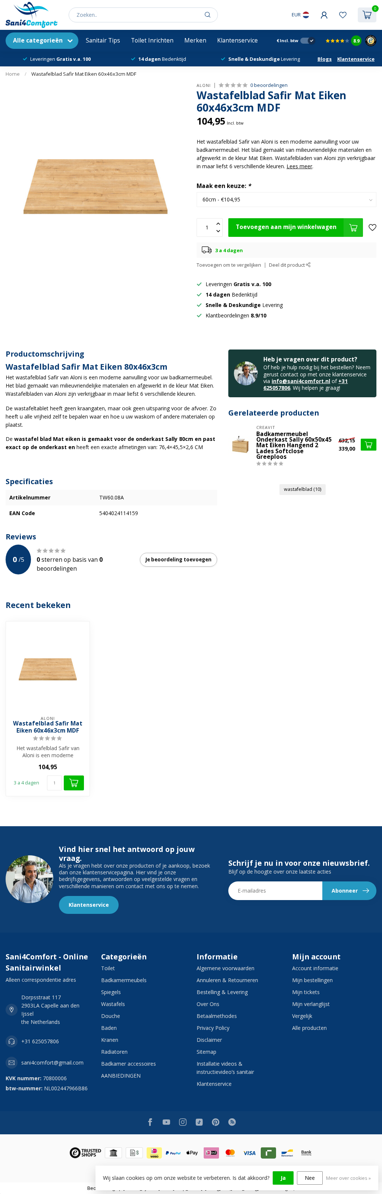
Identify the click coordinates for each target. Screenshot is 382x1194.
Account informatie (315, 968)
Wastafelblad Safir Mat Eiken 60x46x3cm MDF (83, 73)
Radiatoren (114, 1051)
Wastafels (113, 1003)
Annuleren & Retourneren (227, 980)
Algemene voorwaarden (225, 968)
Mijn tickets (306, 992)
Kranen (109, 1039)
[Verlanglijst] (343, 14)
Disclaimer (209, 1039)
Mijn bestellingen (312, 980)
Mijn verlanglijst (311, 1003)
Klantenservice (237, 40)
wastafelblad (302, 489)
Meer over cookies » (348, 1178)
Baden (109, 1027)
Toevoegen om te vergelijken (229, 265)
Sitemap (206, 1051)
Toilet (108, 968)
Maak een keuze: (224, 186)
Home (13, 73)
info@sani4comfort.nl (301, 381)
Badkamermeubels (124, 980)
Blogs (324, 59)
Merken (195, 40)
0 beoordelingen (269, 85)
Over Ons (208, 1003)
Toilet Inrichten (152, 40)
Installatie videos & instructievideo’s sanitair (225, 1067)
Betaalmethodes (217, 1015)
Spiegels (111, 992)
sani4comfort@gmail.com (52, 1062)
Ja (283, 1177)
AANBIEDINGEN (121, 1075)
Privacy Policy (213, 1027)
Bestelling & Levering (222, 992)
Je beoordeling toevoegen (178, 559)
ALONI (204, 85)
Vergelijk (302, 1015)
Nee (310, 1177)
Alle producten (309, 1027)
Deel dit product (287, 265)
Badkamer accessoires (128, 1063)
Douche (110, 1015)
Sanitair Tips (103, 40)
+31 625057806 (40, 1041)
